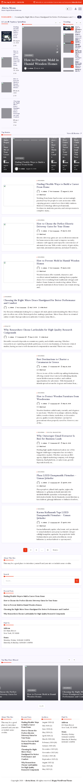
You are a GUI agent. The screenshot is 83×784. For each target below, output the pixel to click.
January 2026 (47, 746)
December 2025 (48, 749)
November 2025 (48, 752)
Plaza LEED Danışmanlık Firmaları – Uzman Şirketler (56, 477)
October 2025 (47, 756)
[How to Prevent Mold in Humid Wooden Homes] (41, 49)
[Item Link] (6, 36)
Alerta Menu (9, 8)
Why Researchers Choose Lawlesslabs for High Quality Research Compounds (78, 71)
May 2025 (46, 769)
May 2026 (46, 732)
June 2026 (46, 729)
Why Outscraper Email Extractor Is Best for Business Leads (56, 437)
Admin (31, 68)
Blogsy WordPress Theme (62, 781)
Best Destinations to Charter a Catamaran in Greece (53, 361)
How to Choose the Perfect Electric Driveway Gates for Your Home (16, 58)
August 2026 (47, 722)
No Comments (54, 191)
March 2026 (47, 739)
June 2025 (46, 766)
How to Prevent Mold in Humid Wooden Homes (16, 83)
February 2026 (48, 742)
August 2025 (47, 763)
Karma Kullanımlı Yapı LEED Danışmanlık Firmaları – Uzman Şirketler (53, 515)
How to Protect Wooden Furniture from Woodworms (58, 398)
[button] (69, 8)
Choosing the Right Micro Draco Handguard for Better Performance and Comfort (16, 109)
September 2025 (48, 759)
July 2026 (45, 726)
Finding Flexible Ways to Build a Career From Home (16, 32)
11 (47, 550)
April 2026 (46, 736)
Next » (55, 550)
